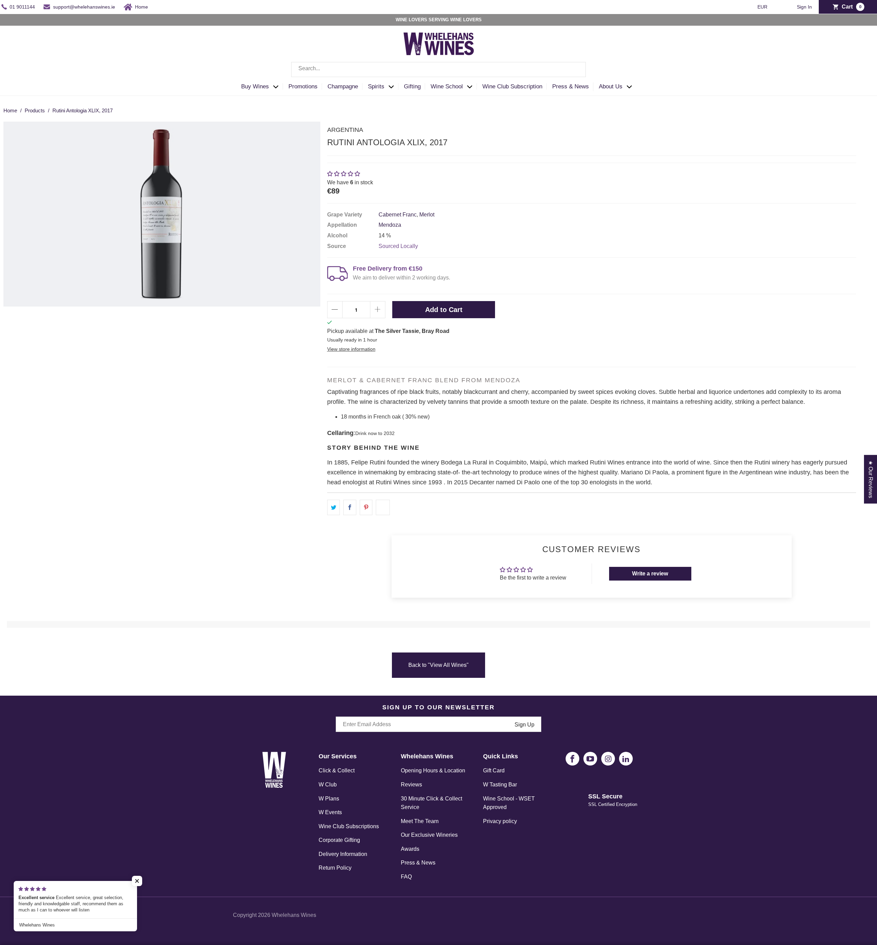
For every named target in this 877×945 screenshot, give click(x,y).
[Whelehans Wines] (438, 44)
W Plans (329, 798)
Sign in (804, 7)
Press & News (418, 863)
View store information (351, 349)
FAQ (406, 877)
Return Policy (335, 868)
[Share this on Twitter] (333, 507)
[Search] (575, 69)
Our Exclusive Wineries (429, 835)
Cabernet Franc (398, 214)
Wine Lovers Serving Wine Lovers (439, 19)
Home (141, 7)
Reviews (411, 784)
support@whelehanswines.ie (84, 7)
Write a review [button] (650, 573)
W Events (330, 812)
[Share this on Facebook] (349, 507)
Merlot (426, 214)
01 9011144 (22, 7)
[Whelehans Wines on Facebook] (572, 759)
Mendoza (390, 225)
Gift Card (494, 770)
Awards (410, 849)
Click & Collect (337, 770)
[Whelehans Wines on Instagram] (608, 759)
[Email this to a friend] (383, 507)
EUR (763, 7)
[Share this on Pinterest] (366, 507)
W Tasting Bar (500, 784)
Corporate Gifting (339, 840)
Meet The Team (419, 821)
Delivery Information (343, 854)
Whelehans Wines (294, 915)
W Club (328, 784)
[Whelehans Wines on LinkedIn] (626, 759)
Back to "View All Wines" (438, 665)
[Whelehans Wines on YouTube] (590, 759)
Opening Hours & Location (433, 770)
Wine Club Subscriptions (349, 826)
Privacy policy (500, 821)
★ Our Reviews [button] (871, 479)
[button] (262, 86)
